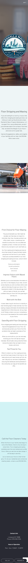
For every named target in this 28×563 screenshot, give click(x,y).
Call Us (7, 560)
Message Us (20, 560)
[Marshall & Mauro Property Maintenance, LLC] (14, 46)
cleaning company (19, 115)
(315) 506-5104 (16, 539)
